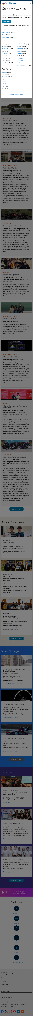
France (4, 55)
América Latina (6, 32)
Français (21, 63)
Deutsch (21, 58)
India (3, 74)
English (21, 60)
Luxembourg (5, 63)
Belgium (4, 44)
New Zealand (5, 77)
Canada (4, 34)
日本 (3, 86)
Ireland (4, 58)
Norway (19, 46)
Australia (4, 72)
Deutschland (5, 48)
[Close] (30, 3)
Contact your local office (16, 94)
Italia (3, 60)
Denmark (4, 46)
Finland (4, 53)
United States (5, 37)
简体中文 (5, 81)
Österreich (20, 48)
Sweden (19, 53)
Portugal (19, 51)
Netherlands (20, 44)
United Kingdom (21, 65)
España (4, 51)
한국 (3, 88)
